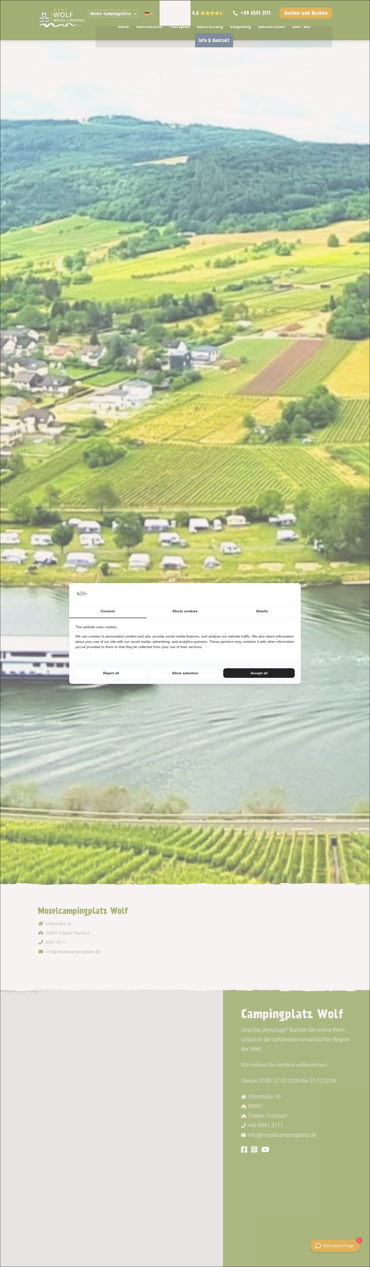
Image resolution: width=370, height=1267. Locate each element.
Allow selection (185, 673)
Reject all (111, 673)
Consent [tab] (107, 611)
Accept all (259, 673)
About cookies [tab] (185, 611)
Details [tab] (262, 611)
